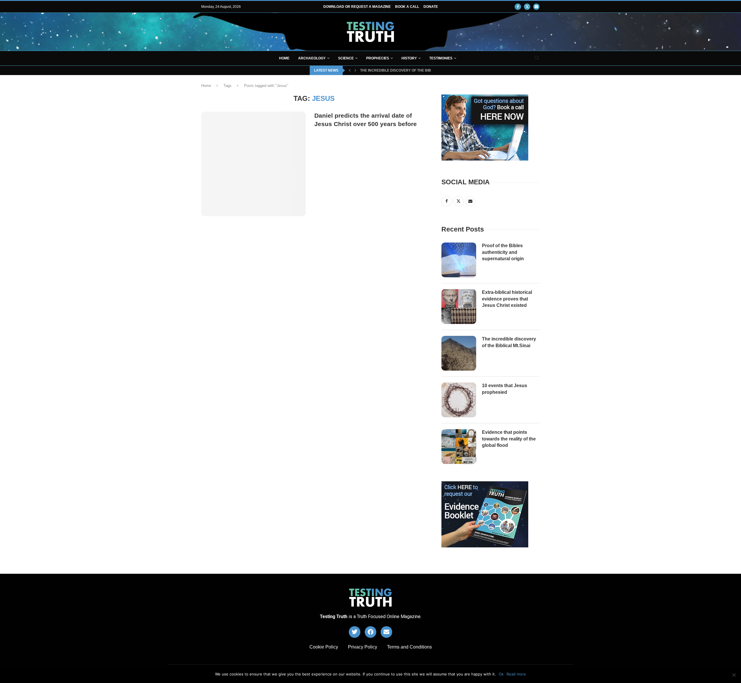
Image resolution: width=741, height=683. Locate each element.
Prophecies (377, 58)
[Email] (536, 6)
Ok (501, 674)
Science (346, 58)
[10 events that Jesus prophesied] (458, 400)
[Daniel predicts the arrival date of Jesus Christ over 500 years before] (253, 164)
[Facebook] (517, 6)
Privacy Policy (362, 646)
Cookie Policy (323, 646)
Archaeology (312, 58)
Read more (516, 674)
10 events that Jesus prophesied (392, 70)
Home (206, 85)
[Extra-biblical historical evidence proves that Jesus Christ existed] (458, 306)
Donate (430, 7)
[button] (349, 70)
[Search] (537, 58)
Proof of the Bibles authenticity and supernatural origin (503, 252)
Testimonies (440, 58)
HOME (284, 58)
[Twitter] (527, 6)
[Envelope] (386, 632)
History (409, 58)
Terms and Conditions (409, 646)
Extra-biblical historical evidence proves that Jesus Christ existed (507, 299)
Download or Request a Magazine (357, 7)
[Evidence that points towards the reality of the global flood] (458, 446)
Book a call (407, 7)
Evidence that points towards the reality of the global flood (509, 439)
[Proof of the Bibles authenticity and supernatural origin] (458, 260)
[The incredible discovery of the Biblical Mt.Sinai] (458, 353)
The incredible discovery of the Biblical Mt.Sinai (509, 342)
